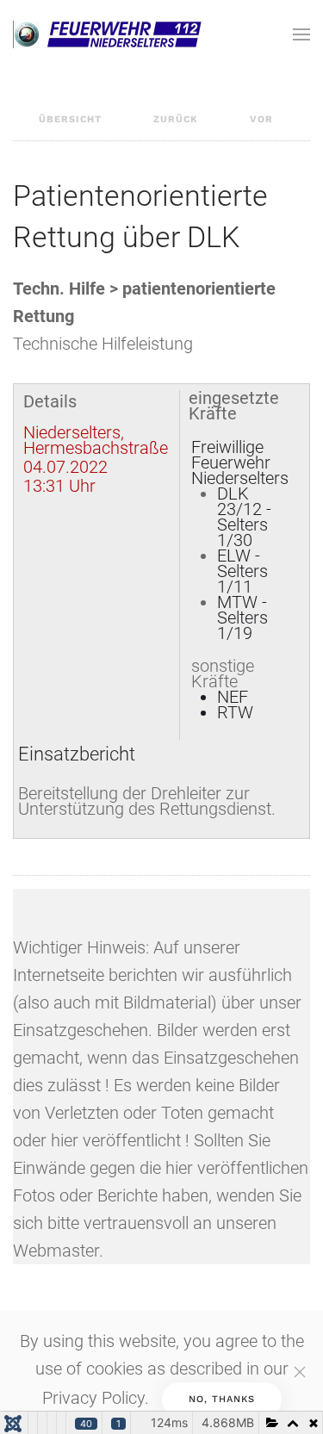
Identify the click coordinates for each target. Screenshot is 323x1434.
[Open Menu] (301, 34)
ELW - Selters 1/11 (242, 571)
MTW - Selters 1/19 (242, 617)
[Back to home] (107, 34)
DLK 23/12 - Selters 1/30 (244, 516)
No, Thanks (222, 1399)
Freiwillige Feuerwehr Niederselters (240, 462)
